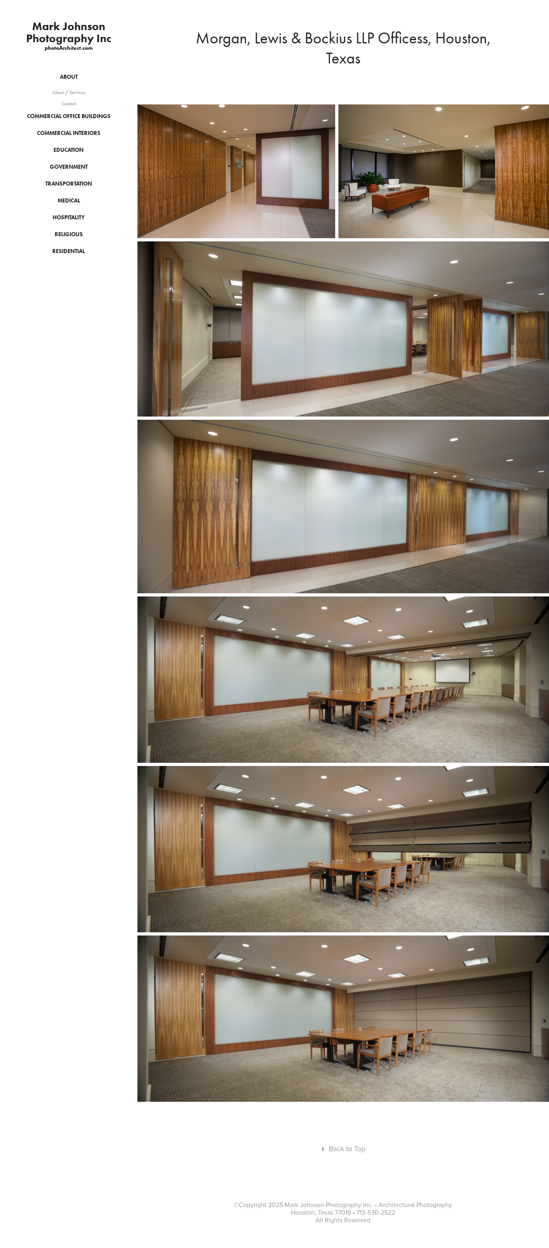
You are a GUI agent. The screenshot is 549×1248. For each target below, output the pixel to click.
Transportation (68, 183)
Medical (68, 200)
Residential (68, 251)
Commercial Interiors (68, 133)
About (69, 77)
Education (68, 150)
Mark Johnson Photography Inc (68, 32)
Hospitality (69, 217)
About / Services (68, 92)
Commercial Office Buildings (69, 116)
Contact (68, 103)
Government (69, 166)
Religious (69, 234)
